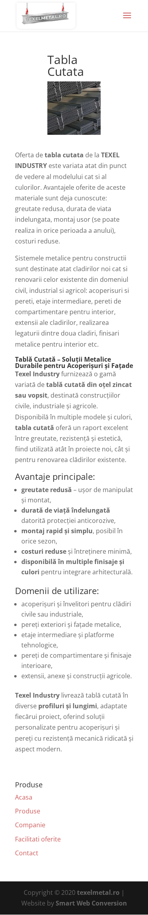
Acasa (23, 797)
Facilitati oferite (38, 839)
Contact (26, 853)
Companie (30, 825)
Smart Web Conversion (91, 903)
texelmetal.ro (98, 892)
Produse (27, 811)
